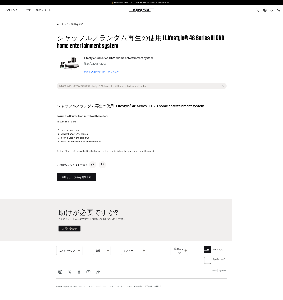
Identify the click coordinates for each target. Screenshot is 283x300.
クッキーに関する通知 (134, 286)
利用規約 (157, 286)
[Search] (257, 10)
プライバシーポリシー (97, 286)
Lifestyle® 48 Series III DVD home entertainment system (118, 58)
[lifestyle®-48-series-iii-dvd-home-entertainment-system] (69, 62)
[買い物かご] (278, 10)
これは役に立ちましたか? (72, 164)
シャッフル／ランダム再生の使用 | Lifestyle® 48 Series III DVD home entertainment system (140, 41)
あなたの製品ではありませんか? (101, 72)
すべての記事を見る (72, 24)
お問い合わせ (69, 228)
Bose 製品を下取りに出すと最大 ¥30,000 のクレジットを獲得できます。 (143, 2)
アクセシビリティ (115, 286)
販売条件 (148, 286)
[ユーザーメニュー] (264, 10)
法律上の (82, 286)
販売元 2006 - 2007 (95, 63)
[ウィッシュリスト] (271, 10)
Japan (214, 271)
